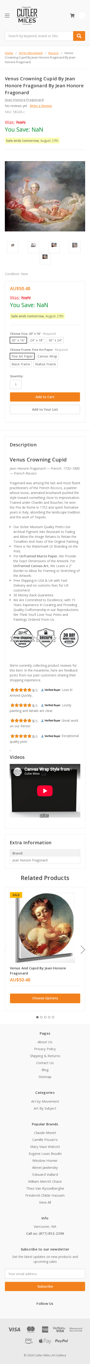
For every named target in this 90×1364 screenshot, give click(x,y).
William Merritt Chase (45, 1181)
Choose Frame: (39, 349)
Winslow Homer (45, 1160)
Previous (6, 950)
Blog (45, 1069)
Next (82, 950)
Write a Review (41, 106)
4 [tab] (49, 1017)
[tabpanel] (45, 949)
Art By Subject (45, 1108)
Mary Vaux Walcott (45, 1146)
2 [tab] (41, 1017)
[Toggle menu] (7, 15)
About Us (45, 1041)
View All (45, 1202)
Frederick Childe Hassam (45, 1195)
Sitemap (45, 1076)
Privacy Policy (45, 1048)
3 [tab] (45, 1017)
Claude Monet (45, 1132)
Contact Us (45, 1062)
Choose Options (45, 998)
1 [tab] (37, 1017)
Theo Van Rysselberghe (45, 1188)
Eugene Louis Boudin (45, 1153)
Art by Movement (45, 1101)
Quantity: (16, 376)
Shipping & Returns (45, 1055)
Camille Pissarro (45, 1139)
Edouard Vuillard (45, 1174)
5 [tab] (53, 1017)
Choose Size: (33, 333)
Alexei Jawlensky (45, 1167)
